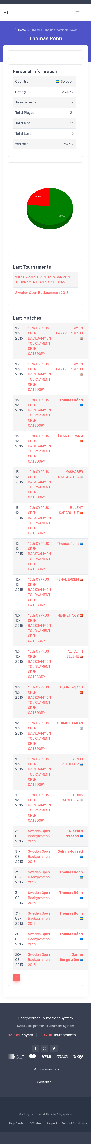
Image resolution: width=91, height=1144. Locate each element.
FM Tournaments (44, 1069)
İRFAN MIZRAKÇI (70, 436)
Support (51, 1123)
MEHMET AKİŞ (68, 615)
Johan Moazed (70, 852)
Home (22, 29)
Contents (44, 1082)
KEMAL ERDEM (68, 580)
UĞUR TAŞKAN (71, 687)
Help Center (17, 1123)
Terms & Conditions (74, 1123)
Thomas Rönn (71, 400)
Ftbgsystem (64, 1114)
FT (6, 13)
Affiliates (35, 1123)
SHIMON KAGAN (70, 723)
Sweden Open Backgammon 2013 (41, 293)
